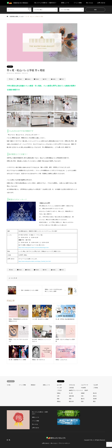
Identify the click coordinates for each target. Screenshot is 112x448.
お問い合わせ (101, 2)
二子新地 (95, 387)
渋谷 (82, 396)
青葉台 (58, 401)
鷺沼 (94, 401)
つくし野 (59, 387)
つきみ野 (95, 385)
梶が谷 (95, 393)
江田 (58, 396)
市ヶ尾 (9, 66)
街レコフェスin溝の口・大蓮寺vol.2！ (45, 2)
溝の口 (95, 396)
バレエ (11, 278)
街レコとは (89, 2)
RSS (9, 439)
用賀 (58, 398)
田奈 (70, 398)
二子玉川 (59, 390)
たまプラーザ (84, 385)
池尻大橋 (71, 396)
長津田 (95, 398)
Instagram (7, 439)
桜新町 (83, 393)
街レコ (92, 440)
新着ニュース (65, 2)
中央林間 (83, 387)
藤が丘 (83, 398)
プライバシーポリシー (64, 443)
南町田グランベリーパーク (76, 390)
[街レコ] (56, 439)
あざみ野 (59, 385)
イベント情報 (78, 2)
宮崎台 (58, 393)
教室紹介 (33, 385)
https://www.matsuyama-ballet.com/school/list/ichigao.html (34, 247)
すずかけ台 (72, 385)
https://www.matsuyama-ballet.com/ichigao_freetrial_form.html (35, 261)
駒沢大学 (71, 401)
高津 (82, 401)
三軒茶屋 (71, 387)
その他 (8, 385)
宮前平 (86, 390)
